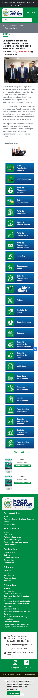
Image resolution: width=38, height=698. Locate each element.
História (7, 570)
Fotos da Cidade (10, 578)
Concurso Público (11, 557)
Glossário (8, 534)
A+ (12, 5)
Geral (21, 25)
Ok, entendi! (14, 693)
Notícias (13, 25)
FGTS (6, 516)
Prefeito (7, 588)
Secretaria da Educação (13, 609)
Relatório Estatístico (12, 537)
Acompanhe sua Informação (16, 542)
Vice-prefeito (9, 591)
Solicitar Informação (12, 539)
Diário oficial (9, 563)
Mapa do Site (9, 524)
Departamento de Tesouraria (16, 627)
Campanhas (9, 560)
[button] (30, 19)
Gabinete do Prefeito (12, 593)
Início (5, 25)
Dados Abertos (10, 545)
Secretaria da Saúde (12, 622)
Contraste (31, 2)
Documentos (9, 552)
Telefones (5, 2)
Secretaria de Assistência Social (17, 601)
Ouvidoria (12, 2)
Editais (7, 555)
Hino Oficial (9, 575)
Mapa (6, 573)
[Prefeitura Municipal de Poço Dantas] (12, 12)
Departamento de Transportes (16, 624)
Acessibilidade (21, 2)
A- (15, 5)
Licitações (8, 532)
